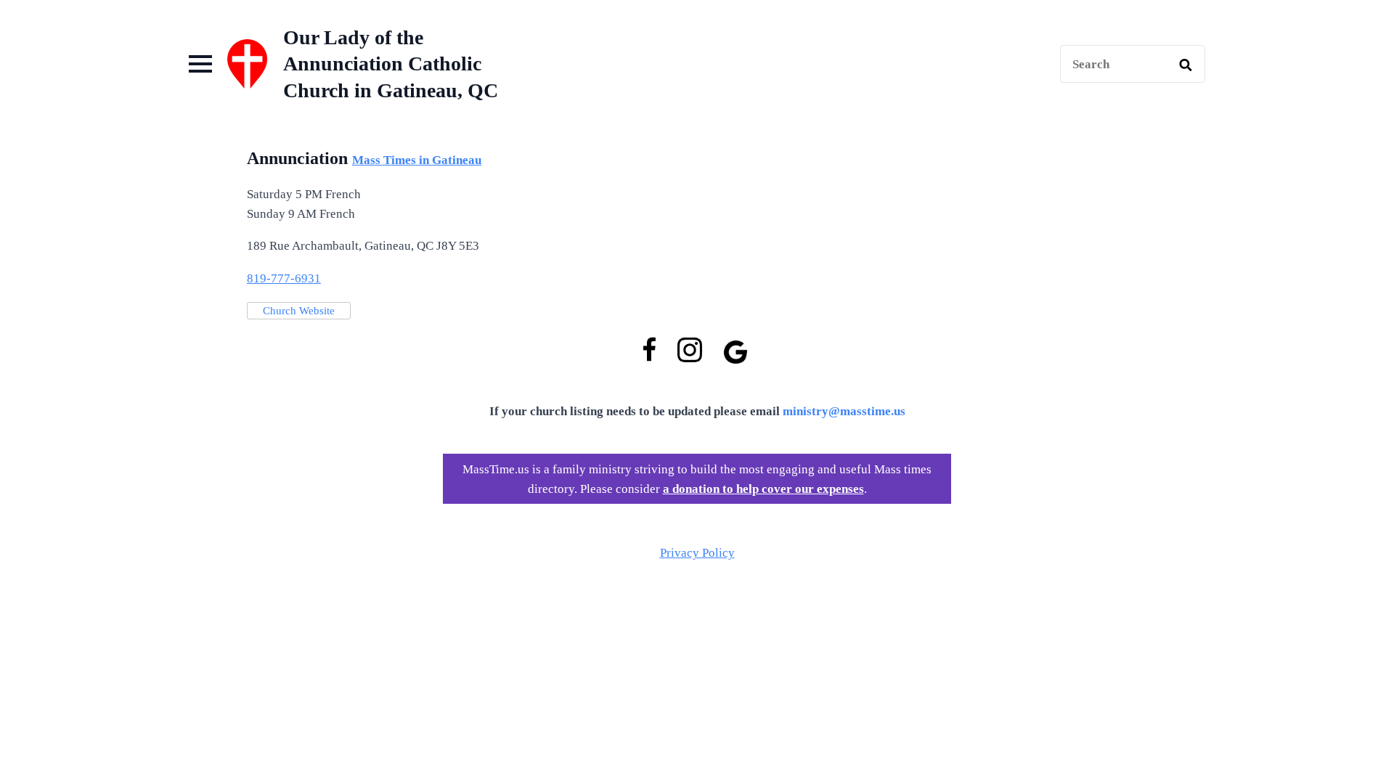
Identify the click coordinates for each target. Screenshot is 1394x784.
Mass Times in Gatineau (416, 160)
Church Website (299, 311)
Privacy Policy (697, 553)
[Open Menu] (200, 63)
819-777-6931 (284, 278)
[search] (1186, 64)
